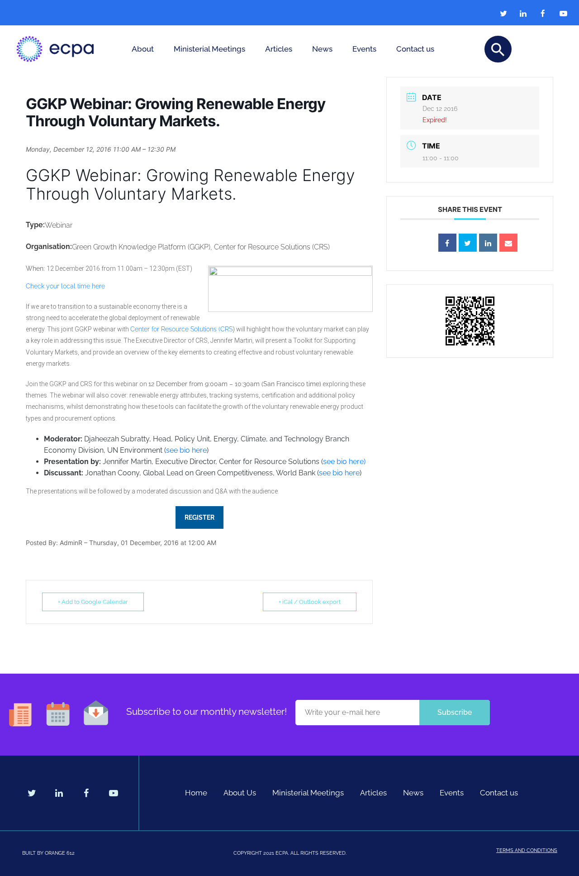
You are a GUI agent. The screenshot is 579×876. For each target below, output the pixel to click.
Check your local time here (65, 286)
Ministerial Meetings (209, 48)
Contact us (415, 48)
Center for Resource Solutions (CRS (181, 329)
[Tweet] (468, 243)
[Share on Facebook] (447, 243)
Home (196, 792)
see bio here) (344, 461)
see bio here (186, 450)
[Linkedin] (488, 243)
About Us (239, 792)
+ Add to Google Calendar (93, 601)
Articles (278, 48)
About (143, 48)
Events (364, 48)
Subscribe (454, 712)
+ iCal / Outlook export (310, 601)
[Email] (508, 243)
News (322, 48)
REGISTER (199, 517)
